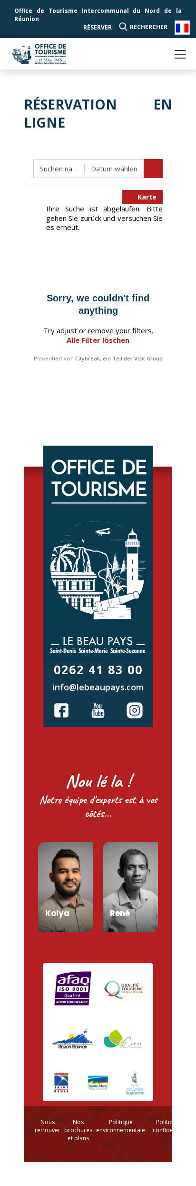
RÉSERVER (97, 27)
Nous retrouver (47, 1126)
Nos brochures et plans (78, 1130)
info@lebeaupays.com (98, 687)
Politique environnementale (120, 1126)
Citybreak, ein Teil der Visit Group (119, 358)
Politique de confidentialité (172, 1126)
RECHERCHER (148, 27)
